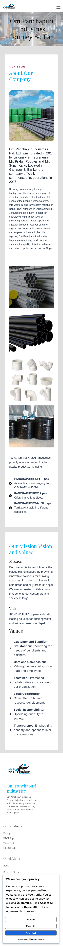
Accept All (31, 933)
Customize (31, 919)
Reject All (30, 926)
